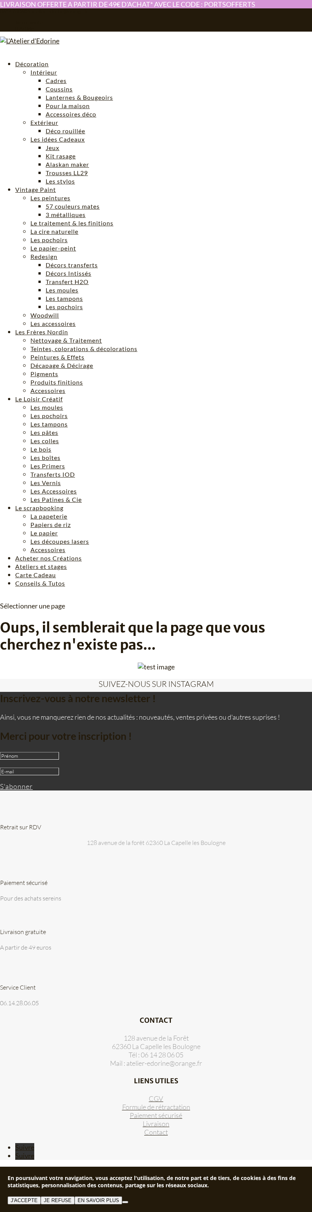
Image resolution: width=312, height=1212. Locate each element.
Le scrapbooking (39, 507)
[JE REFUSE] (125, 1202)
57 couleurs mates (73, 206)
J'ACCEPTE (24, 1200)
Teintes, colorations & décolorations (83, 348)
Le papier (44, 533)
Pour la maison (68, 105)
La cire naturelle (54, 231)
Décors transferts (72, 264)
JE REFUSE (58, 1200)
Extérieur (44, 122)
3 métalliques (66, 214)
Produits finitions (56, 382)
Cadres (56, 80)
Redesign (43, 256)
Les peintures (50, 197)
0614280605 (15, 11)
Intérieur (43, 72)
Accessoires (47, 390)
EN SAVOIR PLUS (98, 1200)
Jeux (52, 147)
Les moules (62, 290)
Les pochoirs (49, 239)
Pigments (44, 373)
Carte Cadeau (35, 574)
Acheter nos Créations (48, 558)
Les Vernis (45, 482)
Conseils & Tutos (40, 583)
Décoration (32, 63)
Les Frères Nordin (41, 331)
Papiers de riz (50, 524)
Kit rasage (61, 156)
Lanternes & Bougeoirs (79, 97)
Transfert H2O (67, 281)
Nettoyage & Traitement (66, 340)
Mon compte (29, 22)
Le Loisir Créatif (39, 398)
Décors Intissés (68, 273)
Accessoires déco (71, 114)
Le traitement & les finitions (71, 223)
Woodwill (44, 315)
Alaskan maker (67, 164)
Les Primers (47, 465)
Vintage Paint (35, 189)
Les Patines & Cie (56, 499)
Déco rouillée (65, 130)
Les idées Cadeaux (57, 139)
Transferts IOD (52, 474)
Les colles (44, 440)
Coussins (59, 89)
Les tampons (64, 298)
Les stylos (60, 181)
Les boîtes (45, 457)
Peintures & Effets (57, 357)
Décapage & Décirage (61, 365)
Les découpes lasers (59, 541)
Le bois (40, 449)
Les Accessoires (53, 491)
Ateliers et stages (41, 566)
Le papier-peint (53, 248)
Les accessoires (53, 323)
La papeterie (48, 516)
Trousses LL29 (67, 172)
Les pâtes (44, 432)
